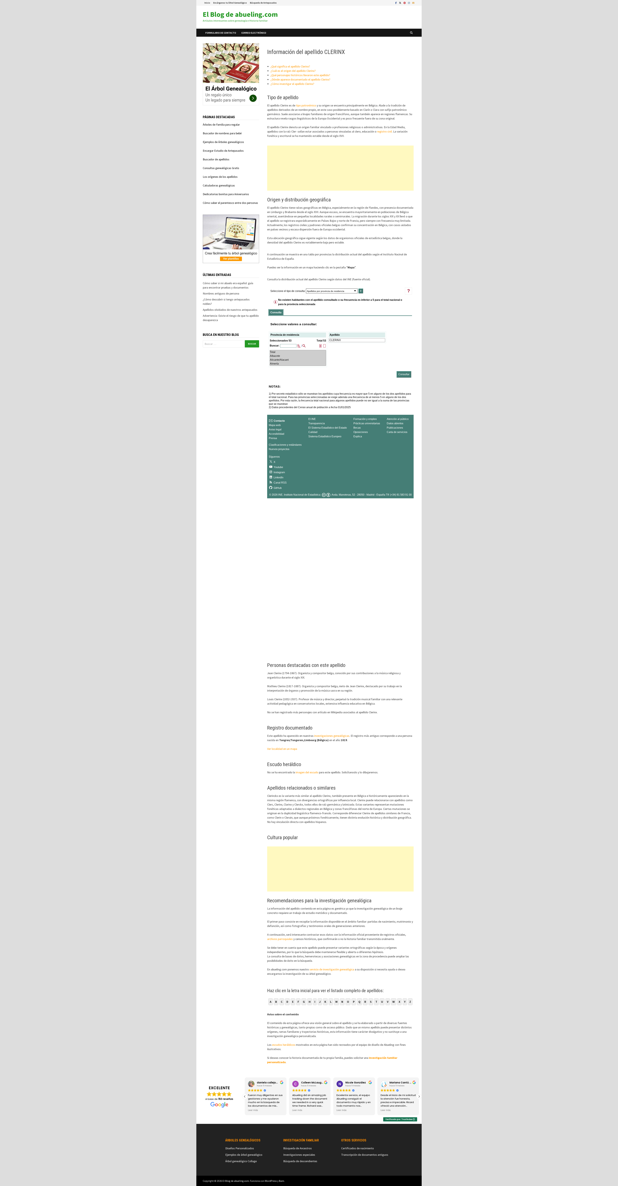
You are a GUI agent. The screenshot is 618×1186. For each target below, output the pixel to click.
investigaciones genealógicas (331, 736)
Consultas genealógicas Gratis (221, 168)
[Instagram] (409, 3)
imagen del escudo (307, 772)
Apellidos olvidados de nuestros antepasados (230, 310)
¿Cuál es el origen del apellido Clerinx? (293, 71)
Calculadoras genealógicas (219, 185)
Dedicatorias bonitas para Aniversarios (226, 194)
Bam (281, 1180)
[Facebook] (396, 3)
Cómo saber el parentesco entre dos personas (230, 203)
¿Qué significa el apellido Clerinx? (290, 66)
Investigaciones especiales (299, 1155)
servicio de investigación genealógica (331, 969)
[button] (419, 1096)
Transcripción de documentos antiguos (364, 1155)
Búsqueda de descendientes (300, 1161)
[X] (400, 3)
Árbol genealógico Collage (241, 1161)
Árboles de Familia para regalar (221, 124)
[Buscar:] (231, 343)
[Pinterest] (405, 3)
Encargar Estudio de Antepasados (223, 150)
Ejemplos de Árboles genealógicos (223, 142)
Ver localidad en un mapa (282, 749)
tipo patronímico (306, 105)
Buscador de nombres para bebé (222, 133)
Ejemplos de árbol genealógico (243, 1155)
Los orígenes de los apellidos (220, 177)
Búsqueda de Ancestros (297, 1148)
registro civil (384, 131)
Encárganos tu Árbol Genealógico (230, 2)
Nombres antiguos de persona (221, 293)
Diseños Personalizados (239, 1148)
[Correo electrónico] (413, 3)
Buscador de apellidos (216, 159)
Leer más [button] (253, 1110)
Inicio (207, 2)
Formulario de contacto (220, 32)
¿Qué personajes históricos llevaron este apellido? (300, 75)
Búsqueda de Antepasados (263, 2)
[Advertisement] (340, 168)
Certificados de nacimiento (357, 1148)
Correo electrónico (253, 32)
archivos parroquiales (280, 939)
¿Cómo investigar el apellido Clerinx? (292, 84)
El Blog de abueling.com (240, 14)
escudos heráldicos (283, 1045)
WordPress (271, 1180)
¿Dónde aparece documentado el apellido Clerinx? (300, 79)
